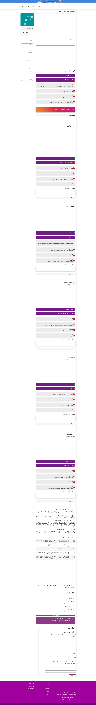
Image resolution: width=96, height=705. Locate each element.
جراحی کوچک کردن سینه (28, 60)
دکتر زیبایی (45, 6)
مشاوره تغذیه (28, 6)
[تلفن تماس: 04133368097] (74, 466)
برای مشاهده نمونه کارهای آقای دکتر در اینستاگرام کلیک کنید (60, 109)
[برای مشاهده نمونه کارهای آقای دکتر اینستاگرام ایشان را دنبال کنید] (73, 192)
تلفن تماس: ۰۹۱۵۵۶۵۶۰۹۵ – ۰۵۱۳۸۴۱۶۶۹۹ (65, 162)
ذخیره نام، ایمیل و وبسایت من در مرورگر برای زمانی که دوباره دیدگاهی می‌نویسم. (61, 661)
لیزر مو (57, 6)
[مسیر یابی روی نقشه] (74, 76)
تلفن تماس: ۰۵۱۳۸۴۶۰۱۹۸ (68, 388)
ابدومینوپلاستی (29, 76)
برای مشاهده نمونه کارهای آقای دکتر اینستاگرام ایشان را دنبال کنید (59, 192)
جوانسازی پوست (34, 6)
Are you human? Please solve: (70, 663)
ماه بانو (66, 6)
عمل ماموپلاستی (29, 52)
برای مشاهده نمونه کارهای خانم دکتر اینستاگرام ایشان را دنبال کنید (59, 268)
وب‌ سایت (74, 657)
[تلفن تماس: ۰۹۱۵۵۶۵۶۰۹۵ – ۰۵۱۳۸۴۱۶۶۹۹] (74, 162)
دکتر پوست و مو (51, 6)
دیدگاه (74, 636)
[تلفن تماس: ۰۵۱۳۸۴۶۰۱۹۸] (74, 388)
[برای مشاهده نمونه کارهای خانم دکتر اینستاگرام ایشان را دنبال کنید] (73, 269)
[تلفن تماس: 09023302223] (74, 80)
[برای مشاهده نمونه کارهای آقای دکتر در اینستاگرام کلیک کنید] (73, 110)
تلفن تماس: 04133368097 (68, 465)
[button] (55, 618)
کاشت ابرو (40, 6)
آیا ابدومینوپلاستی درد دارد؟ (68, 623)
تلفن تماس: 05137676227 (68, 237)
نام (75, 649)
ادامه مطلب (31, 40)
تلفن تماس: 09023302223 (68, 79)
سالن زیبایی (61, 6)
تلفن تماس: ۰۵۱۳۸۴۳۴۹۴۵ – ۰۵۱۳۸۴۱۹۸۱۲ (65, 313)
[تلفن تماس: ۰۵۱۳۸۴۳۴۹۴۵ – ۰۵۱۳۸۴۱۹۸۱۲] (74, 314)
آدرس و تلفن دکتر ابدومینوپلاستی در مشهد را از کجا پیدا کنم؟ (62, 620)
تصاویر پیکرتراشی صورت (28, 36)
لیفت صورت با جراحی (29, 44)
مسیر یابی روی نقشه (69, 75)
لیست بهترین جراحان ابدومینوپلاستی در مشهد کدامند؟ (63, 618)
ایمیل (74, 653)
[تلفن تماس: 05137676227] (74, 237)
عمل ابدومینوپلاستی (29, 68)
